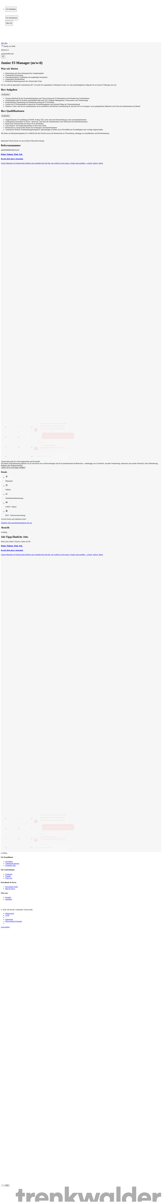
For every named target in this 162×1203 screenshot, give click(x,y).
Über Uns (9, 31)
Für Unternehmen (11, 29)
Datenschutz (9, 913)
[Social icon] (3, 906)
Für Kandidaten (11, 27)
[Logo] (9, 4)
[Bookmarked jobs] (2, 36)
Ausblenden (5, 94)
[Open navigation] (2, 41)
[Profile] (2, 38)
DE (3, 1185)
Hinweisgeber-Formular (13, 921)
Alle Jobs (4, 43)
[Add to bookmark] (3, 56)
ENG (7, 1185)
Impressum (9, 919)
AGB (7, 915)
